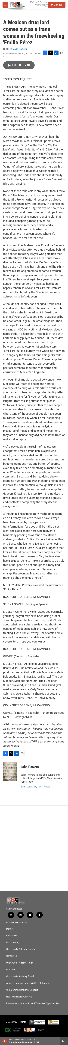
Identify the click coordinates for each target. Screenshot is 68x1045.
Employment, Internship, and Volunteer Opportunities (32, 1003)
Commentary (13, 942)
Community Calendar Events (20, 949)
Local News (12, 935)
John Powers (20, 49)
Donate (57, 4)
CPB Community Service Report (22, 990)
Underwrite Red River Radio (20, 963)
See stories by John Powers (37, 786)
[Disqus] (34, 848)
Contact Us (11, 956)
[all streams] (64, 1041)
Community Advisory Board (20, 976)
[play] (5, 1041)
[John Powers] (10, 771)
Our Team (11, 969)
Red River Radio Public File (19, 997)
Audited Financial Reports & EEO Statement (28, 983)
